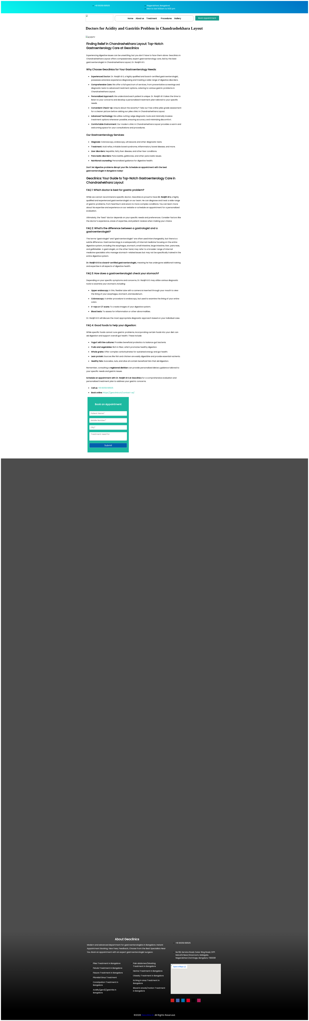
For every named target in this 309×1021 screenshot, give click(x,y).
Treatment (151, 18)
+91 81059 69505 (105, 387)
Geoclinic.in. (147, 1015)
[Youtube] (172, 1000)
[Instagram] (199, 1000)
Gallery (177, 18)
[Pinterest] (188, 1000)
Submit (108, 445)
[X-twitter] (193, 1000)
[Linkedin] (183, 1000)
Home (130, 18)
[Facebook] (177, 1000)
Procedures (166, 18)
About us (140, 18)
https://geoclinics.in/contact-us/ (118, 392)
